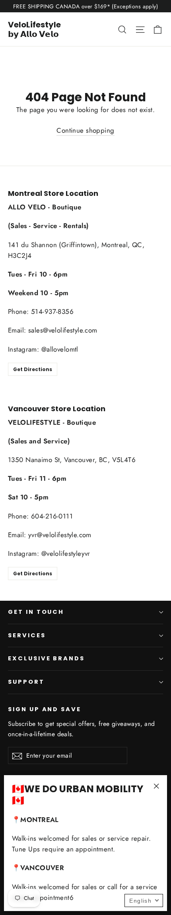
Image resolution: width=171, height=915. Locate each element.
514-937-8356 (52, 311)
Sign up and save (44, 709)
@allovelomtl (59, 349)
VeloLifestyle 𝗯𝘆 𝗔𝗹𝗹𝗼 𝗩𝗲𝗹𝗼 (34, 29)
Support (26, 682)
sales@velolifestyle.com (62, 330)
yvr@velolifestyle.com (59, 535)
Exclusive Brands (46, 658)
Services (27, 635)
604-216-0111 (52, 516)
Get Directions (32, 369)
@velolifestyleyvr (65, 553)
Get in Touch (36, 612)
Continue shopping (85, 130)
